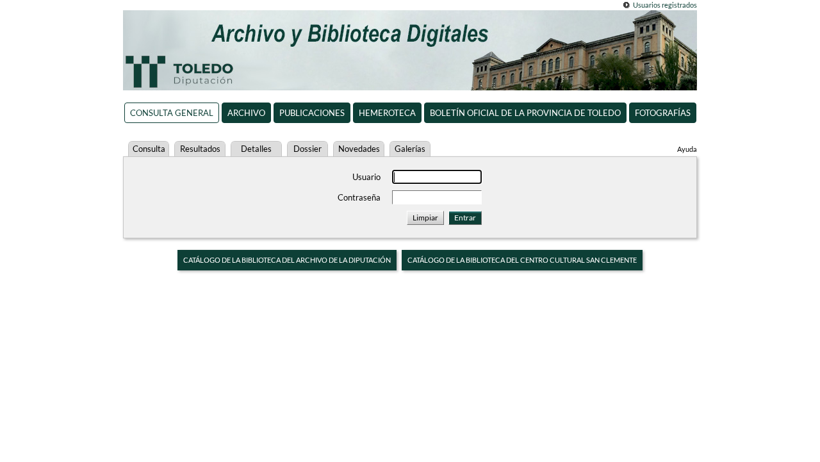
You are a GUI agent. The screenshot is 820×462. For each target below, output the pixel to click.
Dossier (307, 149)
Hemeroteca (387, 113)
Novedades (359, 149)
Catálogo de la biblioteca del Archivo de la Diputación (287, 260)
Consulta (149, 149)
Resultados (200, 149)
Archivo (246, 113)
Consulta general (171, 113)
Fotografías (663, 113)
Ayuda (687, 149)
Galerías (410, 149)
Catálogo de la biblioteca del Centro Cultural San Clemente (522, 260)
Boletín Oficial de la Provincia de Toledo (525, 113)
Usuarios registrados (665, 5)
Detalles (256, 149)
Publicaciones (312, 113)
